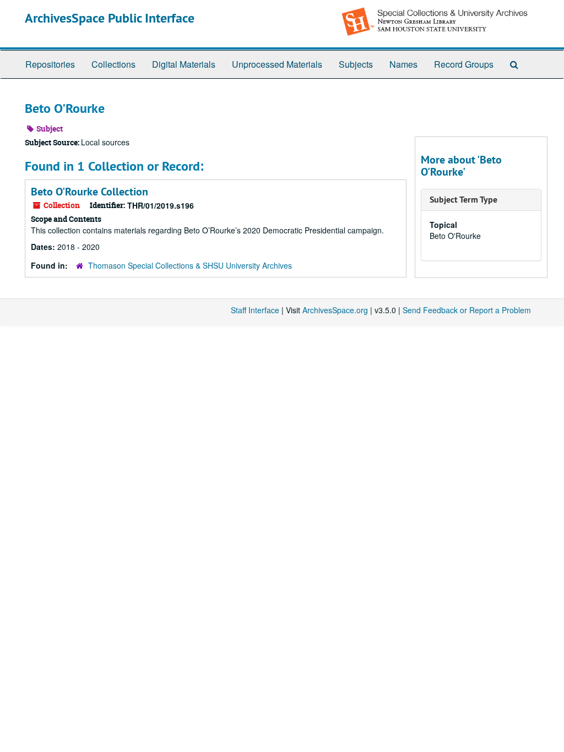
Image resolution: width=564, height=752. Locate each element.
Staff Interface (255, 309)
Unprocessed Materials (277, 64)
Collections (113, 64)
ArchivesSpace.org (335, 309)
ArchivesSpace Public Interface (109, 17)
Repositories (50, 64)
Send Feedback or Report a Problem (467, 309)
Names (403, 64)
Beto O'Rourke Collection (89, 191)
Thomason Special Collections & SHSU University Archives (190, 265)
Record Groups (464, 64)
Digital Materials (183, 64)
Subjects (356, 64)
